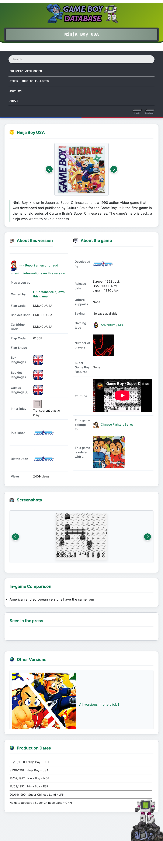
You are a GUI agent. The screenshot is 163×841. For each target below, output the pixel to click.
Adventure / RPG (112, 325)
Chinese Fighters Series (116, 424)
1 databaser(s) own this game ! (49, 294)
